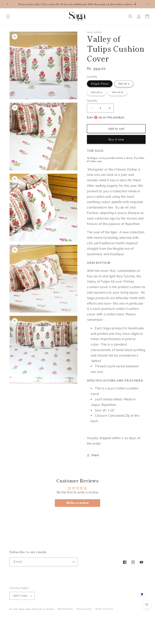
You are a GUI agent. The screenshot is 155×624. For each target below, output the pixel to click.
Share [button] (95, 455)
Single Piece (99, 83)
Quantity (92, 100)
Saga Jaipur (25, 609)
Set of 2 (123, 83)
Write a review (77, 503)
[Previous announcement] (7, 4)
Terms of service (104, 609)
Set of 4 (98, 93)
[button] (8, 16)
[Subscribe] (73, 561)
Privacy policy (84, 609)
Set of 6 (119, 93)
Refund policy (65, 609)
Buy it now (116, 139)
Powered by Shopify (43, 609)
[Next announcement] (147, 4)
